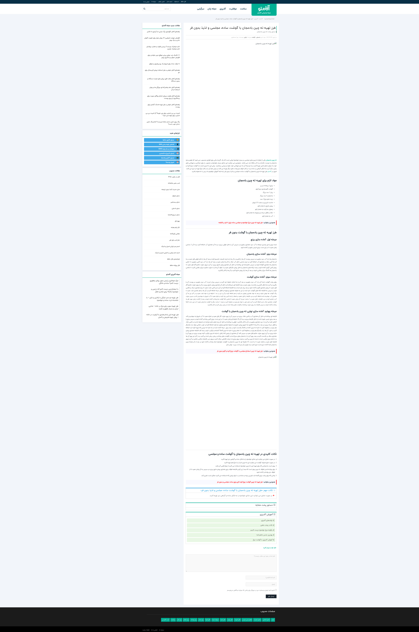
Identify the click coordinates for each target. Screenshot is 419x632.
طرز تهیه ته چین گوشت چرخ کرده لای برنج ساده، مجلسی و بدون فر (240, 544)
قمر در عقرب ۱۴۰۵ (174, 177)
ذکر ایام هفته (175, 227)
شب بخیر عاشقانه (174, 183)
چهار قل (177, 221)
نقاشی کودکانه (175, 234)
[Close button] (248, 621)
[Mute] (237, 193)
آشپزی (223, 8)
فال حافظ (183, 2)
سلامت (243, 8)
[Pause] (234, 193)
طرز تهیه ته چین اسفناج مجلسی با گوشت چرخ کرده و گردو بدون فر (240, 413)
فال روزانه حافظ (175, 265)
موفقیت (233, 8)
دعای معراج (176, 196)
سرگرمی (200, 8)
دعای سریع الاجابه (174, 215)
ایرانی (245, 37)
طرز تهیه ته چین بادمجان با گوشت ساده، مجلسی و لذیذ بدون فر (233, 28)
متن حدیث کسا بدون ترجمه (171, 189)
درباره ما (154, 2)
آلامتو (261, 19)
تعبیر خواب (161, 2)
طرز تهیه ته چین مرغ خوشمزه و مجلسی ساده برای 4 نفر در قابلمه (241, 245)
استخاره (176, 2)
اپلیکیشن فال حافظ (173, 259)
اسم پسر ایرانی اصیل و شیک (170, 246)
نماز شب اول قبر (174, 240)
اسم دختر (169, 2)
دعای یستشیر (175, 202)
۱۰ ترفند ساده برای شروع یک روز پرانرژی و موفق (164, 64)
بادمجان (258, 37)
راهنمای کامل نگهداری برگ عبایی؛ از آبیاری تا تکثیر (163, 32)
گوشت (253, 37)
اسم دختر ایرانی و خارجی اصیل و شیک (167, 253)
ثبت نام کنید (403, 618)
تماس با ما (146, 2)
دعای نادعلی (176, 208)
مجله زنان (212, 8)
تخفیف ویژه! (208, 193)
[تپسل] (188, 174)
